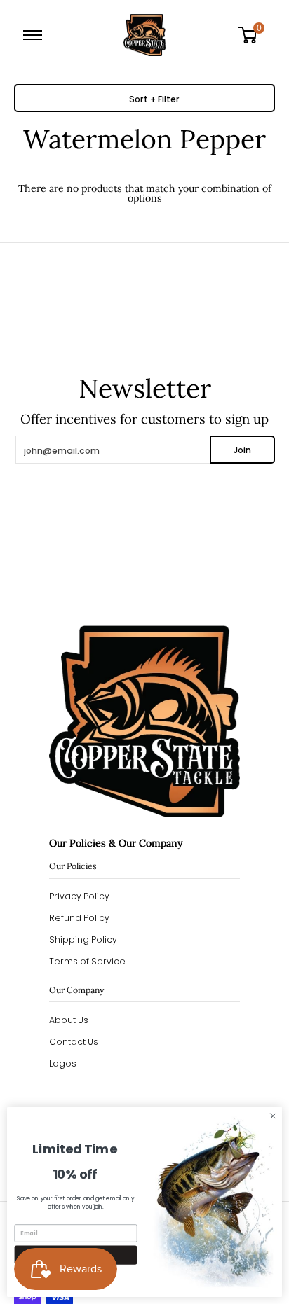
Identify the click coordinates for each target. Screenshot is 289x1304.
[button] (252, 35)
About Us (68, 1020)
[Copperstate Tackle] (144, 35)
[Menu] (35, 35)
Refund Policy (79, 918)
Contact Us (73, 1042)
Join (242, 450)
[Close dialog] (273, 1116)
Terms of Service (87, 961)
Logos (62, 1063)
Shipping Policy (83, 939)
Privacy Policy (79, 896)
